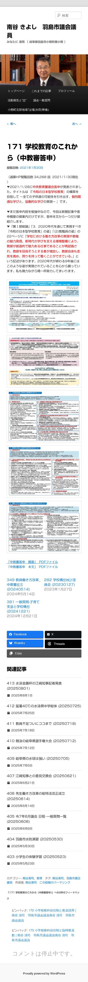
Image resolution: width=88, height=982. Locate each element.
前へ (11, 123)
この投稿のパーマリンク (54, 882)
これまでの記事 (41, 91)
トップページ (16, 91)
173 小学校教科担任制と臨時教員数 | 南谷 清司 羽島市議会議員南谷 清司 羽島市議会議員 (43, 935)
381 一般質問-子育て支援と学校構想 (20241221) (23, 606)
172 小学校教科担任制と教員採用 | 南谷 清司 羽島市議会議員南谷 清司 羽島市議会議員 (44, 915)
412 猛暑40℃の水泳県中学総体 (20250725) (44, 706)
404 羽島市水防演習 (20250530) (35, 839)
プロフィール (66, 91)
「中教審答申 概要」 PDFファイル (32, 562)
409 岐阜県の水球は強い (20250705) (38, 758)
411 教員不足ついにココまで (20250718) (41, 723)
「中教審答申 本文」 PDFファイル (32, 566)
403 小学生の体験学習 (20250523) (36, 856)
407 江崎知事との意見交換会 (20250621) (41, 776)
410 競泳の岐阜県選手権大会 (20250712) (41, 741)
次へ (76, 123)
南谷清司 (28, 878)
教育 (39, 878)
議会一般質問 (41, 100)
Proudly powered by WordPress (44, 973)
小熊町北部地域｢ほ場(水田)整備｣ (28, 109)
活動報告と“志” (17, 100)
